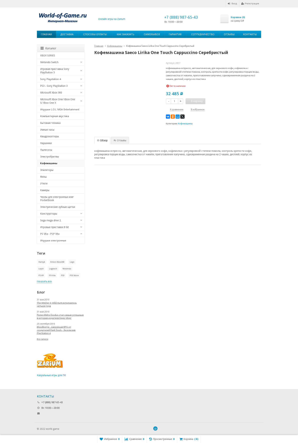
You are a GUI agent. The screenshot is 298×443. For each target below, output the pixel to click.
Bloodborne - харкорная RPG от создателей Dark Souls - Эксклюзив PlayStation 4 (56, 330)
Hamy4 (41, 262)
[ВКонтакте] (168, 117)
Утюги (43, 183)
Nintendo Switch (49, 62)
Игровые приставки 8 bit (54, 227)
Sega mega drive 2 (50, 220)
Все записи (42, 339)
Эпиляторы (46, 170)
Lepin (41, 268)
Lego (72, 262)
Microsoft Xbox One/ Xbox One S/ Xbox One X (57, 101)
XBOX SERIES (47, 55)
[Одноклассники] (173, 117)
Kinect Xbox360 (57, 262)
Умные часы (47, 129)
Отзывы (229, 34)
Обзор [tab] (104, 140)
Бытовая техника (50, 123)
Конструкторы (48, 213)
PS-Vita (52, 275)
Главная (46, 34)
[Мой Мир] (178, 117)
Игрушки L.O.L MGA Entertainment (59, 109)
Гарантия (175, 34)
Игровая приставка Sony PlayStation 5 (54, 70)
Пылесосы (46, 149)
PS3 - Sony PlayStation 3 (54, 85)
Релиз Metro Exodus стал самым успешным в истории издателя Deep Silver (60, 316)
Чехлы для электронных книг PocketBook (57, 198)
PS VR (41, 275)
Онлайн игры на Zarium (111, 19)
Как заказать (125, 34)
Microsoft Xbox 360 (51, 92)
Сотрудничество (202, 34)
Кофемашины (185, 123)
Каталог (50, 48)
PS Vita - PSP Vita (49, 233)
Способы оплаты (95, 34)
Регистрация (252, 3)
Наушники (46, 143)
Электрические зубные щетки (57, 206)
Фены (43, 176)
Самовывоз (152, 34)
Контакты (250, 34)
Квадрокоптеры (49, 136)
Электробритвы (49, 156)
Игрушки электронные (53, 240)
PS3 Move (74, 275)
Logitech (53, 268)
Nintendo (67, 268)
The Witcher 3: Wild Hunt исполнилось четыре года (57, 304)
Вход (234, 3)
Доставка (66, 34)
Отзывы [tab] (121, 140)
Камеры (44, 190)
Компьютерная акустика (54, 116)
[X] (182, 117)
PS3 (62, 275)
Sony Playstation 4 (50, 79)
